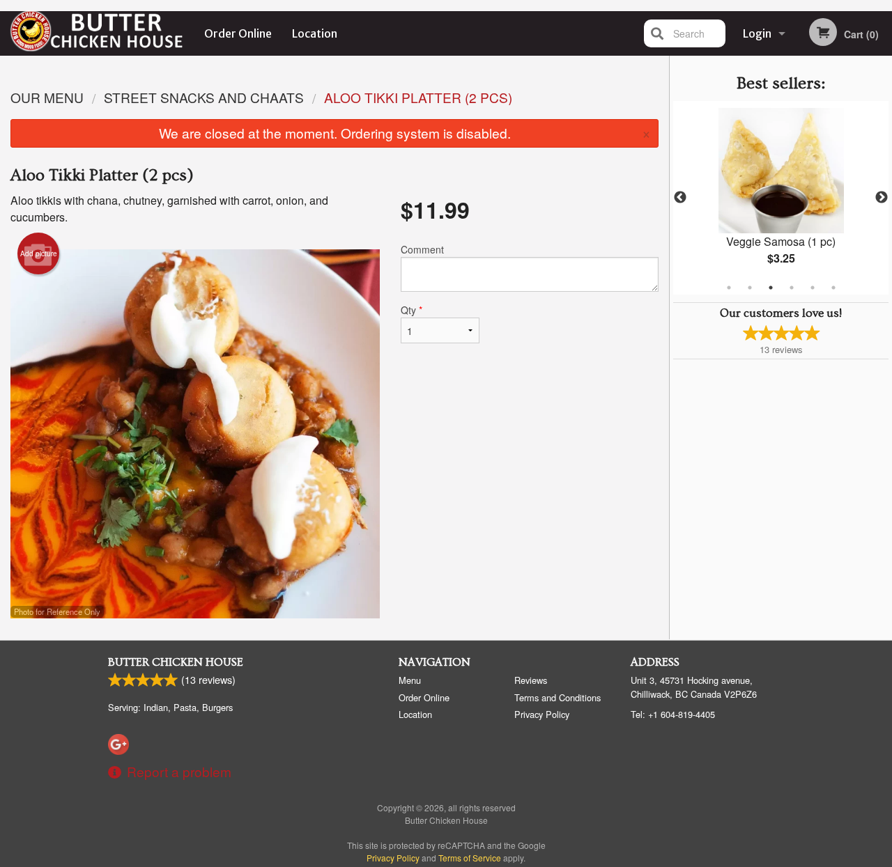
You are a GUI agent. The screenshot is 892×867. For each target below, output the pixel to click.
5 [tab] (813, 288)
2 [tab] (750, 288)
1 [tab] (729, 288)
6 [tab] (833, 288)
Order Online (238, 33)
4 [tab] (792, 288)
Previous (680, 198)
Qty (411, 310)
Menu (410, 680)
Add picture (38, 253)
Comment (422, 249)
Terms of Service (469, 858)
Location (314, 33)
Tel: (673, 714)
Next (882, 198)
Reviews (530, 680)
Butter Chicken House (175, 662)
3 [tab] (771, 288)
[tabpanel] (781, 197)
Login (757, 33)
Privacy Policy (541, 714)
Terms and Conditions (557, 697)
